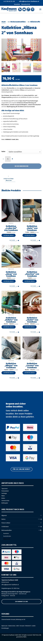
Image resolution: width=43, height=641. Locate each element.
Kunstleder (6, 533)
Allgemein (4, 515)
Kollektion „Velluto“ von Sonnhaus (11, 320)
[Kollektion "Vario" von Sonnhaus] (32, 210)
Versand (22, 625)
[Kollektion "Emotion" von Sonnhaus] (32, 256)
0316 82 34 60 (5, 582)
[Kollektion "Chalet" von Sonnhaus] (32, 302)
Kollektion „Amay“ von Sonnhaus (11, 274)
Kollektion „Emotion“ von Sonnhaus (32, 274)
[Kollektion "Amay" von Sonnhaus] (11, 256)
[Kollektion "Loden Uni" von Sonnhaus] (11, 210)
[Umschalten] (41, 519)
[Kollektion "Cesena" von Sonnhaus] (32, 348)
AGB (17, 625)
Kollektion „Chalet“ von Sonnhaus (32, 320)
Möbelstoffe (35, 22)
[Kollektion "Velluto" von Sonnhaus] (11, 302)
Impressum (4, 625)
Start (4, 22)
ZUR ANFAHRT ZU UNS (21, 601)
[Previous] (5, 50)
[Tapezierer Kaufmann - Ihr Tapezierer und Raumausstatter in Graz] (18, 9)
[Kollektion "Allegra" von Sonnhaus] (11, 348)
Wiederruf (28, 625)
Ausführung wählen (9, 235)
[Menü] (40, 9)
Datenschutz (11, 625)
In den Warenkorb (21, 166)
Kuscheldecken (7, 536)
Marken (4, 519)
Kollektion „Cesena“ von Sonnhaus (32, 365)
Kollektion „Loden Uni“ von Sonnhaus (11, 228)
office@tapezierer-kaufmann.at (10, 584)
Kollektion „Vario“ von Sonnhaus (32, 228)
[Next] (38, 50)
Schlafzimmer (5, 526)
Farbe (3, 151)
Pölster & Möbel (6, 523)
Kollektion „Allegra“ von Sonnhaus (11, 365)
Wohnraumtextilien (18, 22)
